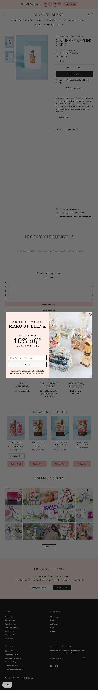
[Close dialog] (90, 314)
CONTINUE (27, 364)
